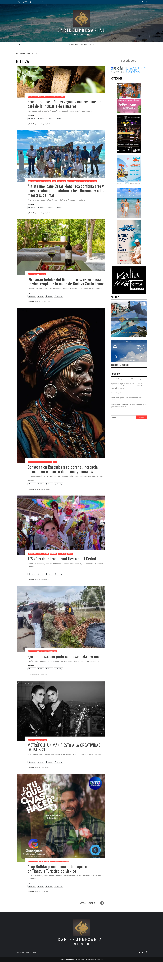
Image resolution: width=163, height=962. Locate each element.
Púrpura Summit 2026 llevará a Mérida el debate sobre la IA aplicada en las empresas (129, 406)
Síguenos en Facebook (120, 364)
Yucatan (94, 181)
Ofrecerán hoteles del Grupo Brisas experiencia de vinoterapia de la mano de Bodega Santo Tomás (66, 281)
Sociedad (70, 553)
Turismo (53, 96)
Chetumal (36, 651)
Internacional (74, 44)
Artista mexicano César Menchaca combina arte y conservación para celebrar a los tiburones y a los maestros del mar (66, 190)
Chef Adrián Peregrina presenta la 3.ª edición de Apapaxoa (128, 379)
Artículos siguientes (87, 903)
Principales (53, 553)
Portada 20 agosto (116, 393)
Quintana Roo (34, 2)
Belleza (30, 96)
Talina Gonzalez (34, 674)
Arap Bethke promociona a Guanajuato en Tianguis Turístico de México (57, 868)
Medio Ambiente (38, 96)
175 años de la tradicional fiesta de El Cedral (62, 559)
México (42, 2)
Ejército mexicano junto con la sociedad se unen (65, 656)
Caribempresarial (81, 30)
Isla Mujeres (47, 181)
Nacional (84, 44)
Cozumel (46, 553)
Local (92, 44)
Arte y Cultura (32, 181)
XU (103, 959)
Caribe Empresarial (35, 124)
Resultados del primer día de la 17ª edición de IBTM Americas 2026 (126, 399)
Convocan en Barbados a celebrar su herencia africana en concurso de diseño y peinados (63, 469)
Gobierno (36, 861)
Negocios (46, 96)
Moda (55, 462)
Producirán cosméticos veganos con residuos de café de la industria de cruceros (64, 104)
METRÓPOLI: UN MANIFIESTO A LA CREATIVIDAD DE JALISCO (64, 747)
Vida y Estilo (60, 96)
